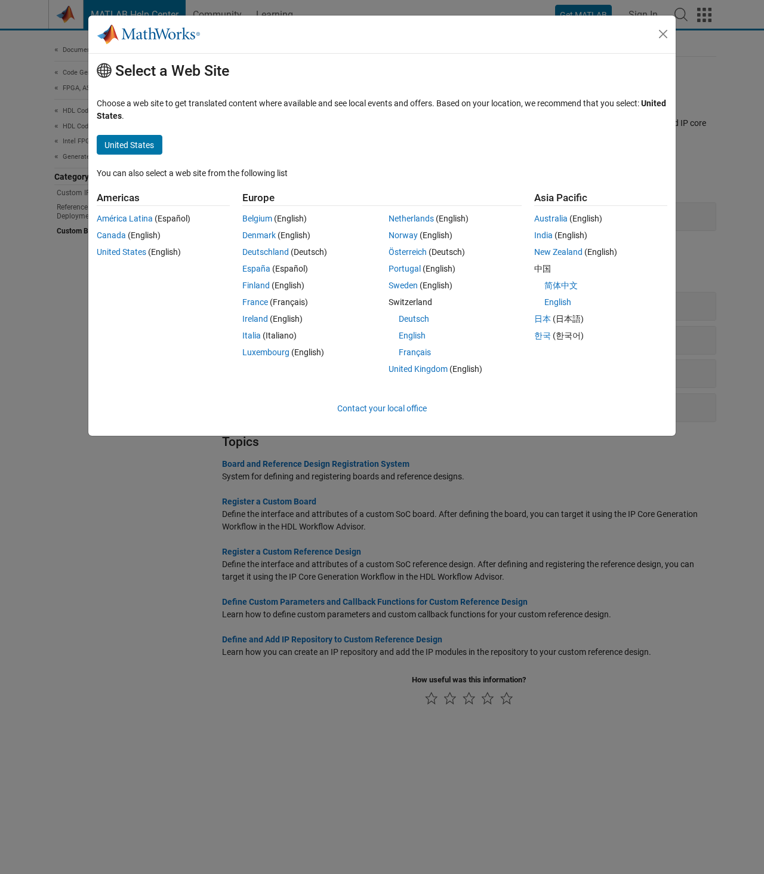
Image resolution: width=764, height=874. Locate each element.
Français (415, 352)
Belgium (257, 218)
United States (121, 252)
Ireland (255, 319)
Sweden (403, 285)
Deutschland (265, 252)
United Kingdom (418, 369)
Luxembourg (265, 352)
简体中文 (561, 285)
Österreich (408, 252)
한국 (542, 335)
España (256, 268)
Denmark (259, 235)
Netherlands (411, 218)
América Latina (125, 218)
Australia (551, 218)
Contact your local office (382, 408)
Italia (251, 335)
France (255, 302)
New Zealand (558, 252)
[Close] (663, 34)
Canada (111, 235)
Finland (256, 285)
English (412, 335)
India (543, 235)
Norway (403, 235)
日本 (542, 319)
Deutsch (414, 319)
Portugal (405, 268)
